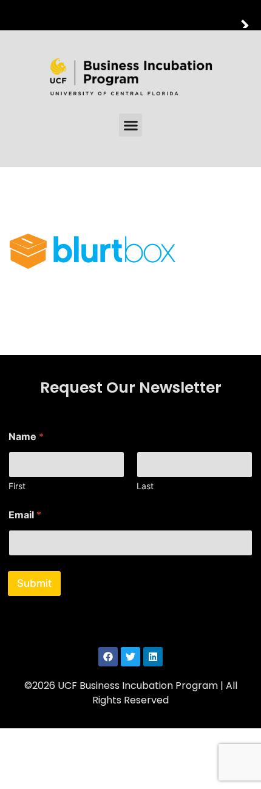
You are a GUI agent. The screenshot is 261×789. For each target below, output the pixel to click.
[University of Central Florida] (92, 14)
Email (24, 515)
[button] (130, 125)
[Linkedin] (153, 656)
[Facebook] (108, 656)
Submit (34, 583)
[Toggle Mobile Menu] (249, 14)
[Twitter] (130, 656)
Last (145, 486)
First (16, 486)
